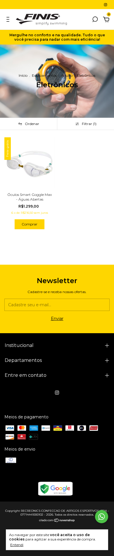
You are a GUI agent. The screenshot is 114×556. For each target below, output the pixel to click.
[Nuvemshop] (57, 520)
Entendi (16, 545)
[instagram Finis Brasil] (105, 4)
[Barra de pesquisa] (95, 20)
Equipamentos (44, 75)
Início (23, 75)
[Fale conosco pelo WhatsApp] (101, 516)
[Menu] (8, 20)
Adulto (66, 75)
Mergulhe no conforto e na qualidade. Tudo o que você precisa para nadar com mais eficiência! (57, 37)
